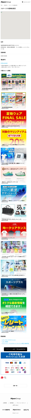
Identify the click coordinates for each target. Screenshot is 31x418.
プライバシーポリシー (21, 402)
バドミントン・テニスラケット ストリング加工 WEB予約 (15, 343)
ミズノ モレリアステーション (9, 339)
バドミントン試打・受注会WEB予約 (15, 349)
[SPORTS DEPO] (6, 409)
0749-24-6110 (4, 63)
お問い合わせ (15, 405)
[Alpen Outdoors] (17, 409)
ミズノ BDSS (5, 341)
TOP (1, 5)
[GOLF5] (26, 409)
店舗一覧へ (15, 385)
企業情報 (5, 402)
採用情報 (11, 402)
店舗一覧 (5, 5)
